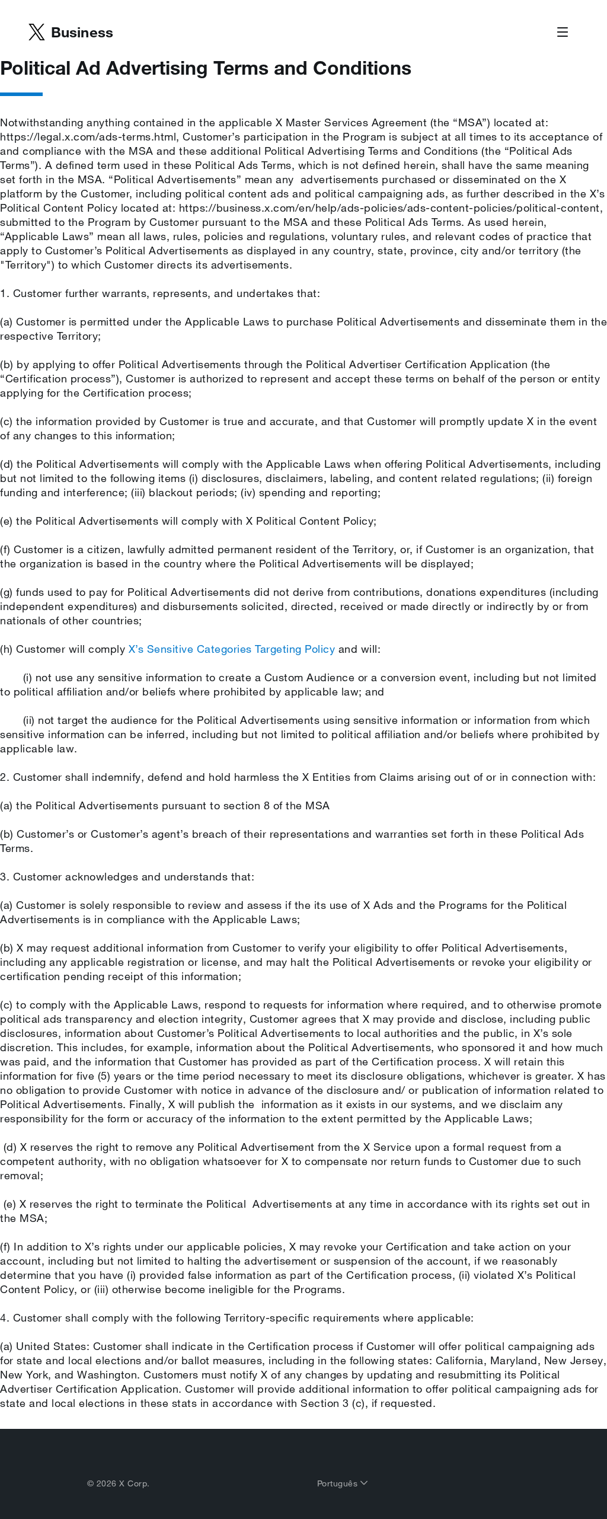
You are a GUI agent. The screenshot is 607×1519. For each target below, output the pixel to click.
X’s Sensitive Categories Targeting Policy (232, 648)
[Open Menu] (562, 32)
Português (338, 1483)
